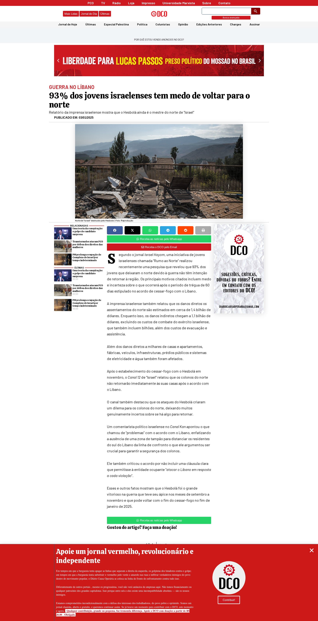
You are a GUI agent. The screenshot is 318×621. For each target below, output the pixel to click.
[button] (311, 550)
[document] (159, 310)
